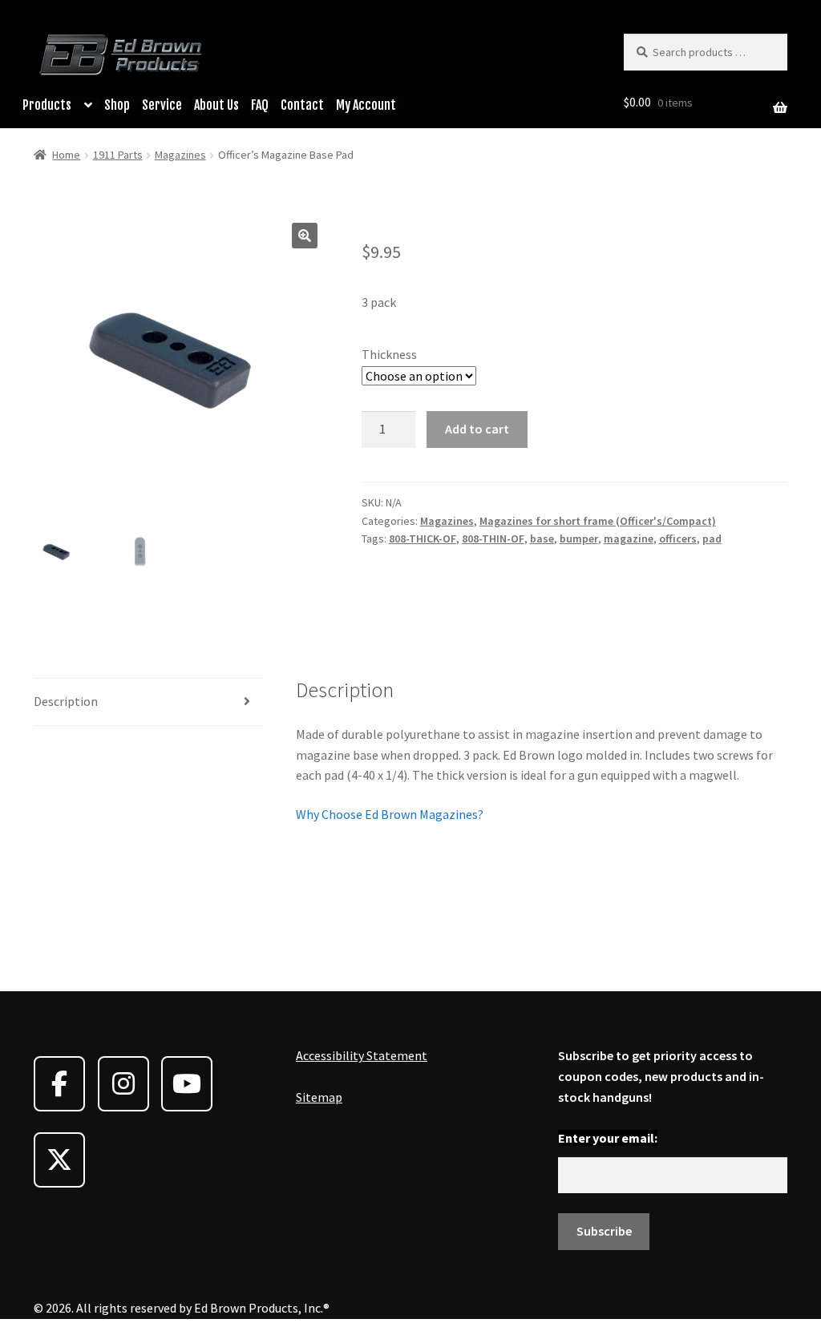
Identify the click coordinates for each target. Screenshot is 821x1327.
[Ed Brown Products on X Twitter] (59, 1160)
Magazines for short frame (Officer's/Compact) (597, 521)
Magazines (180, 154)
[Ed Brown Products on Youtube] (186, 1083)
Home (66, 154)
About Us (216, 105)
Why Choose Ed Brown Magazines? (389, 814)
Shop (117, 105)
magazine (628, 538)
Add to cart (477, 429)
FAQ (260, 105)
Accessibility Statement (361, 1055)
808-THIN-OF (493, 538)
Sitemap (319, 1097)
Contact (302, 105)
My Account (366, 105)
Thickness (389, 354)
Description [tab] (66, 701)
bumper (579, 538)
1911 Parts (118, 154)
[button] (304, 235)
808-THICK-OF (422, 538)
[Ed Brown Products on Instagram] (123, 1083)
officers (678, 538)
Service (162, 105)
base (542, 538)
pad (712, 538)
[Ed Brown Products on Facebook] (59, 1083)
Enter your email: (607, 1138)
